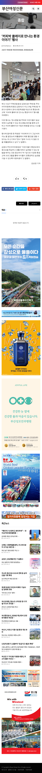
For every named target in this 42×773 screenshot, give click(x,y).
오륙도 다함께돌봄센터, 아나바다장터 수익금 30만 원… (14, 546)
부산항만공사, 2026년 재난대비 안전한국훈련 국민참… (14, 616)
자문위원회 (29, 770)
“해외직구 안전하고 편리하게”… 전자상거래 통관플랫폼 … (14, 532)
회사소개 (4, 770)
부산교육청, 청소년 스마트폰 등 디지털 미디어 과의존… (14, 602)
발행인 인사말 (12, 770)
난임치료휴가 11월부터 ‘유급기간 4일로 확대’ (17, 644)
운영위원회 (21, 770)
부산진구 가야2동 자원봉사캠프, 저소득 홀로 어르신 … (14, 657)
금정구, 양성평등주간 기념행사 (12, 559)
